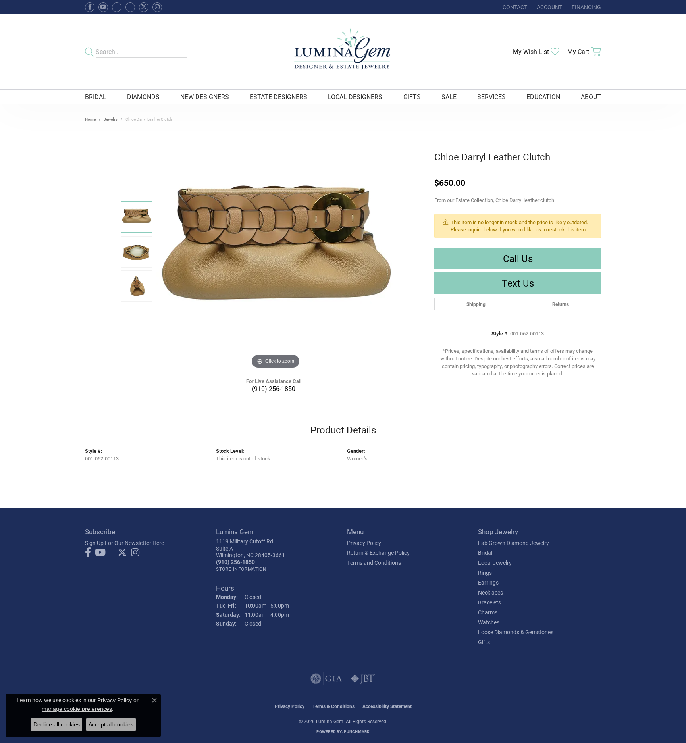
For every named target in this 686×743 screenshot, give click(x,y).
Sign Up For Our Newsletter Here (124, 543)
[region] (275, 252)
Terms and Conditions (374, 562)
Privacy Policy (364, 543)
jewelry (111, 119)
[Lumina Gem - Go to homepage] (343, 51)
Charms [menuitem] (487, 612)
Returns (560, 304)
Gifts (412, 96)
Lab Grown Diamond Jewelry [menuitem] (513, 543)
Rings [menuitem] (485, 572)
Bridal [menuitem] (485, 552)
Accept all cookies (111, 724)
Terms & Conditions (333, 706)
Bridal (95, 96)
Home (90, 119)
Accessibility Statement (387, 706)
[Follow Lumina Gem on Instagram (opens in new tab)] (157, 7)
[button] (548, 7)
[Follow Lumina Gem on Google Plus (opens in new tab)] (130, 7)
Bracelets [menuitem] (489, 602)
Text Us (518, 283)
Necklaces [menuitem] (490, 592)
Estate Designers (278, 96)
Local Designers (355, 96)
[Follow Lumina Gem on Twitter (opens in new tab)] (143, 7)
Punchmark (356, 731)
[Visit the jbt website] (363, 679)
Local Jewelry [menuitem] (495, 562)
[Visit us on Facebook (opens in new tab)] (116, 7)
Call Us (518, 258)
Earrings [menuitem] (488, 582)
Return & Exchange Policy (378, 552)
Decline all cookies (56, 724)
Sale (449, 96)
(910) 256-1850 (273, 388)
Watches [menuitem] (488, 622)
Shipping (476, 304)
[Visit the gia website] (326, 679)
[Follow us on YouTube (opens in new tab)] (103, 7)
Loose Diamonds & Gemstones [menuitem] (515, 632)
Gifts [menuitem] (484, 642)
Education (543, 96)
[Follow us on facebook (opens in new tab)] (89, 7)
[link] (514, 7)
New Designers (204, 96)
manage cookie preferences (77, 709)
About (591, 96)
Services (491, 96)
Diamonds (143, 96)
